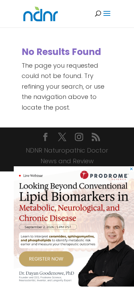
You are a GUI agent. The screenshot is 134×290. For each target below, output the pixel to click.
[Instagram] (79, 138)
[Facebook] (45, 138)
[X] (62, 138)
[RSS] (96, 138)
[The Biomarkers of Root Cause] (74, 284)
